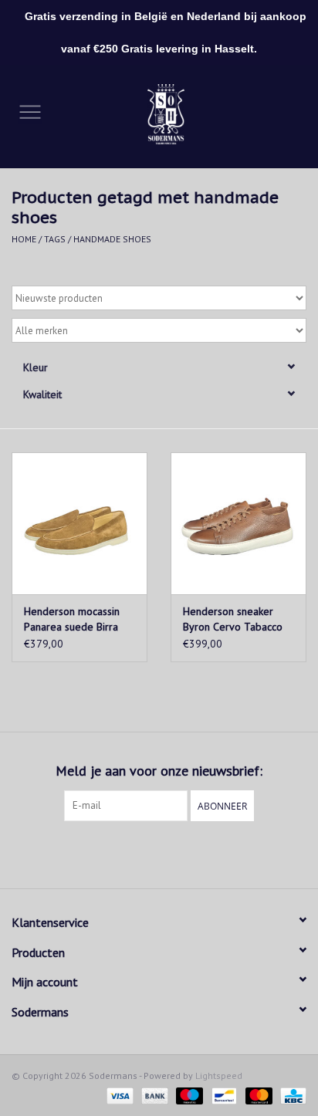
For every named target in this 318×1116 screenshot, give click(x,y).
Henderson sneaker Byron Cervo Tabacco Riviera (232, 619)
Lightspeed (218, 1075)
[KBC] (290, 1095)
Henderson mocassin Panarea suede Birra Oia (72, 619)
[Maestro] (188, 1095)
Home (24, 239)
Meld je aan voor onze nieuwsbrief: (159, 771)
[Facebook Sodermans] (145, 852)
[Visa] (118, 1095)
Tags (55, 239)
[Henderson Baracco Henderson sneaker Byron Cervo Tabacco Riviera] (238, 523)
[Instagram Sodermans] (173, 852)
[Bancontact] (222, 1095)
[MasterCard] (257, 1095)
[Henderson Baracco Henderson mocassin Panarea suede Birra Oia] (79, 523)
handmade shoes (112, 239)
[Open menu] (30, 111)
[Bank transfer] (153, 1095)
